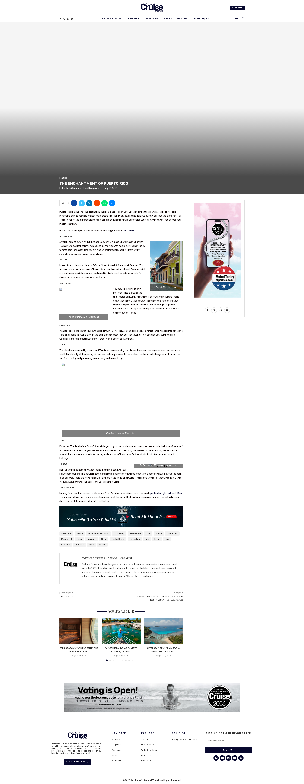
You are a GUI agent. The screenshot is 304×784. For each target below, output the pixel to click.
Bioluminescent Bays (98, 533)
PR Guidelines (147, 745)
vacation (65, 544)
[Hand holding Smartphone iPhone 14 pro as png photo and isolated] (217, 204)
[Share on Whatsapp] (104, 203)
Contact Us (146, 760)
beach (80, 533)
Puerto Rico (129, 230)
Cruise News (132, 18)
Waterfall (79, 544)
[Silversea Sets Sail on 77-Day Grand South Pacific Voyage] (163, 631)
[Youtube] (234, 758)
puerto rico (172, 533)
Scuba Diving (118, 539)
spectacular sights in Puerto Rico (165, 493)
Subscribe (116, 740)
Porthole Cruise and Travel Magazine (80, 188)
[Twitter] (64, 18)
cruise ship (119, 533)
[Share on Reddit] (97, 203)
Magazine (116, 745)
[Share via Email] (112, 203)
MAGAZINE (182, 18)
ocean (159, 533)
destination (135, 533)
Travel (157, 539)
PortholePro (117, 760)
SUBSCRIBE (237, 7)
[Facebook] (60, 18)
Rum (79, 539)
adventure (66, 533)
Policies (178, 733)
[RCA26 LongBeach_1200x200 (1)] (152, 684)
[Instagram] (68, 18)
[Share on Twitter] (82, 203)
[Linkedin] (71, 18)
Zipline (102, 544)
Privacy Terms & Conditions (184, 740)
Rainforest (66, 539)
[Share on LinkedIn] (89, 203)
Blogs (167, 18)
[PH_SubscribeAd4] (121, 508)
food (148, 533)
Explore (147, 733)
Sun (147, 539)
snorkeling (135, 539)
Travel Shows (151, 18)
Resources (146, 755)
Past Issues (117, 750)
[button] (63, 639)
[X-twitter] (241, 758)
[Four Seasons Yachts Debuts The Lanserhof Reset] (78, 631)
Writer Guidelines (149, 750)
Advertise (145, 740)
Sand (104, 539)
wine (91, 544)
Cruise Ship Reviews (111, 18)
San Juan (91, 539)
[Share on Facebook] (74, 203)
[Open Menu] (236, 18)
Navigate (119, 733)
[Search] (243, 18)
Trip (167, 539)
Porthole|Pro (201, 18)
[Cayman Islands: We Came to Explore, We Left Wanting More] (121, 631)
